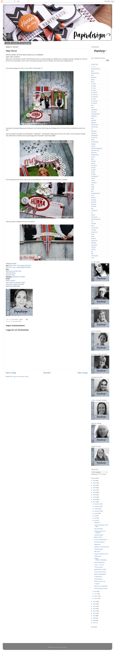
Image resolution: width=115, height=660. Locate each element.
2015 (94, 604)
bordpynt (93, 169)
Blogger (65, 647)
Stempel (93, 144)
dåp (92, 191)
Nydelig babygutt (98, 535)
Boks (92, 75)
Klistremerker (94, 124)
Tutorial (93, 146)
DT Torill (93, 99)
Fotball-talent (97, 556)
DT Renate (94, 92)
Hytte (92, 118)
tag (92, 251)
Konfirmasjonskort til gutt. (101, 588)
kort (92, 221)
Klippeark (93, 122)
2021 (94, 492)
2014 (94, 606)
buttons (93, 178)
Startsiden (47, 373)
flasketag (93, 199)
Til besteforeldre (98, 549)
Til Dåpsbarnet (98, 576)
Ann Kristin (18, 321)
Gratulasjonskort (95, 114)
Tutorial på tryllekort (99, 542)
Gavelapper (94, 109)
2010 (94, 615)
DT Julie (93, 88)
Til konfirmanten (98, 567)
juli (95, 515)
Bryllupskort (97, 522)
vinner (92, 257)
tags (92, 253)
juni (95, 518)
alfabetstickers (95, 154)
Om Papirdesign (25, 43)
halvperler (93, 206)
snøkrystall (94, 245)
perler (92, 236)
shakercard (94, 240)
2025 (94, 483)
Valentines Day (95, 150)
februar (96, 596)
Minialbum (94, 131)
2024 (94, 485)
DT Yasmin (94, 103)
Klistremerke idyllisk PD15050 (15, 284)
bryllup (93, 172)
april (95, 591)
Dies (92, 105)
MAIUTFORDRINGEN (100, 574)
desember (97, 504)
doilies (93, 187)
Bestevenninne (95, 73)
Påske (92, 139)
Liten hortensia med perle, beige (15, 282)
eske (92, 195)
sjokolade (93, 242)
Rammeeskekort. (98, 528)
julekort (93, 215)
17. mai (13, 321)
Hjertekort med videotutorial (101, 546)
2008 (94, 620)
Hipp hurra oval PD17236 (13, 271)
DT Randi (93, 90)
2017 (94, 502)
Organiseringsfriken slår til (101, 554)
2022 (94, 490)
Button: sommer (10, 280)
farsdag (93, 197)
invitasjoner (94, 210)
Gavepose (94, 111)
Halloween (94, 116)
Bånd (92, 81)
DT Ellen (93, 83)
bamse (93, 156)
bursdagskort (94, 176)
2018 (94, 499)
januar (96, 598)
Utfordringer (15, 43)
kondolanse (94, 217)
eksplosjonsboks (95, 193)
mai (95, 520)
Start (7, 43)
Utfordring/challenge (96, 148)
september (97, 511)
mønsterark (94, 232)
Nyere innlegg (11, 373)
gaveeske (93, 202)
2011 (94, 613)
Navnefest (94, 133)
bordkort (93, 167)
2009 (94, 618)
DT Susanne (94, 96)
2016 (94, 601)
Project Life (94, 137)
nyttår (92, 234)
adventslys (94, 152)
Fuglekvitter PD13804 (18, 276)
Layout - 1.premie (99, 564)
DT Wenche (94, 101)
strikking (93, 249)
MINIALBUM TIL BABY (100, 569)
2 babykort (97, 583)
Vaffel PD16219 (10, 273)
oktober (96, 508)
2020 (94, 494)
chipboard (93, 182)
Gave (92, 107)
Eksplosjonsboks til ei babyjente (99, 531)
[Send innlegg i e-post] (26, 319)
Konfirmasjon (94, 126)
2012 (94, 611)
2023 (94, 487)
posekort (93, 238)
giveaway (93, 204)
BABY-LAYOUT (98, 537)
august (96, 513)
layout (92, 225)
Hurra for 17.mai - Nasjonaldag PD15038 (18, 267)
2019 (94, 497)
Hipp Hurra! (97, 551)
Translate (103, 474)
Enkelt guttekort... (99, 579)
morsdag (93, 230)
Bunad (93, 79)
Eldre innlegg (82, 373)
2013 (94, 608)
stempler (93, 247)
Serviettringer (94, 141)
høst (92, 208)
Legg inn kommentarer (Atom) (21, 376)
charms (93, 180)
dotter (92, 189)
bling (92, 159)
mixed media (94, 227)
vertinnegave (94, 255)
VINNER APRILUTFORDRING (100, 559)
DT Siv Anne (94, 94)
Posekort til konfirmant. (100, 571)
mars (95, 593)
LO (92, 129)
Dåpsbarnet (97, 544)
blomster (93, 161)
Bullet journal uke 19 (99, 581)
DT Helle (93, 86)
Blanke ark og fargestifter (101, 586)
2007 (94, 622)
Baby (92, 71)
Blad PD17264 (10, 275)
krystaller (93, 223)
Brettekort (93, 77)
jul (91, 212)
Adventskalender (95, 68)
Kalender (93, 120)
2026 (94, 480)
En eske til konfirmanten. (100, 539)
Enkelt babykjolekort (99, 562)
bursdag (93, 174)
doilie (92, 184)
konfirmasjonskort (96, 219)
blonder (93, 163)
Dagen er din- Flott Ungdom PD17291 (20, 265)
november (97, 506)
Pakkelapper (94, 135)
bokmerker (94, 165)
